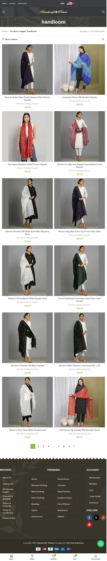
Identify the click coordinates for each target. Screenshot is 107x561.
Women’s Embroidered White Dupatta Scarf (27, 298)
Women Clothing (24, 104)
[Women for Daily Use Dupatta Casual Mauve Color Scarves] (79, 136)
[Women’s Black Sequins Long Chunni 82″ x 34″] (79, 337)
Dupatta (34, 104)
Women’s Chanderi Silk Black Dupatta (27, 365)
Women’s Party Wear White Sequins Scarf (27, 430)
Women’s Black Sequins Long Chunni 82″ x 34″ (79, 365)
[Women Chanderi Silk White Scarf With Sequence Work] (27, 203)
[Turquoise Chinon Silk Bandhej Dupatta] (79, 69)
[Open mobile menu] (3, 12)
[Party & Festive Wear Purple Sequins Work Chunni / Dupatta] (27, 69)
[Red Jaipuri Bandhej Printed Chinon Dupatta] (27, 136)
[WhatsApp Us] (100, 543)
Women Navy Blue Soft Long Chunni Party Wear (79, 231)
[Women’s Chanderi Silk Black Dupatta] (27, 337)
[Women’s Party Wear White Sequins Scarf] (27, 402)
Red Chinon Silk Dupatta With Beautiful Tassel (79, 430)
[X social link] (96, 517)
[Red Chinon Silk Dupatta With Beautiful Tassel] (79, 402)
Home (4, 31)
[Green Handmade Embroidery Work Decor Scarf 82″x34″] (79, 270)
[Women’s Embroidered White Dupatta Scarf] (27, 270)
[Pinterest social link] (89, 524)
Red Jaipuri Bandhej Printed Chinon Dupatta (27, 164)
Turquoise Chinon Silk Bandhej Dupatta (79, 97)
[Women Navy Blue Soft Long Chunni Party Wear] (79, 203)
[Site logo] (53, 12)
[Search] (103, 12)
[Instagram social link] (103, 517)
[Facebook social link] (89, 517)
